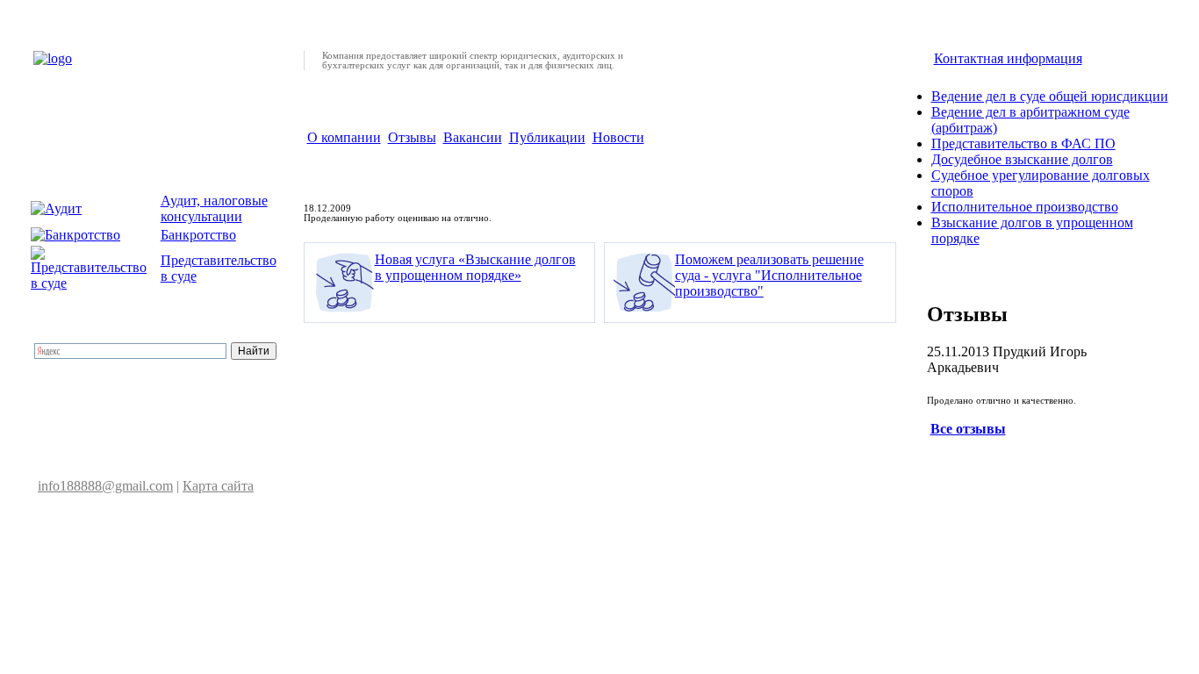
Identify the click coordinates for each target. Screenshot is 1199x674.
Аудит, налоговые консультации (214, 208)
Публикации (547, 137)
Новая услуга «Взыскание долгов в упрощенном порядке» (475, 267)
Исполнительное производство (1024, 206)
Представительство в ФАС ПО (1023, 143)
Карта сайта (218, 485)
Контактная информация (1008, 58)
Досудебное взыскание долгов (1022, 159)
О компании (344, 137)
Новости (618, 137)
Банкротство (198, 234)
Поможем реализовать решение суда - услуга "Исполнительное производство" (769, 275)
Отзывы (412, 137)
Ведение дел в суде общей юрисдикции (1049, 96)
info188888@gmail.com (105, 485)
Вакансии (472, 137)
